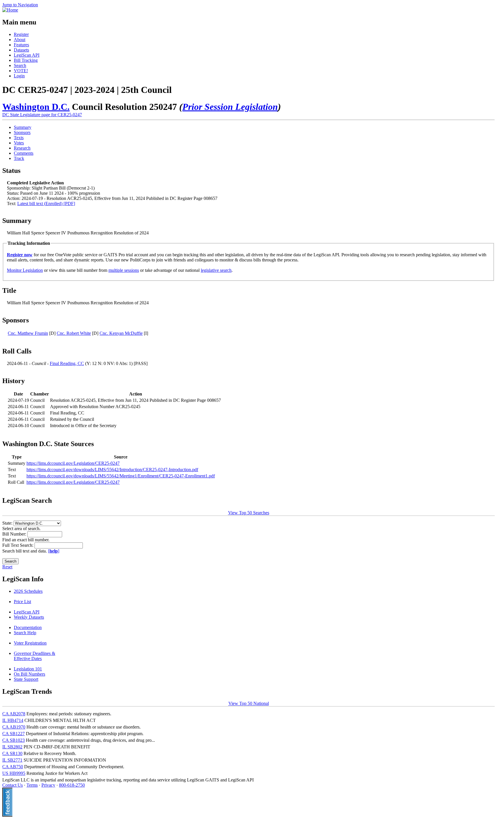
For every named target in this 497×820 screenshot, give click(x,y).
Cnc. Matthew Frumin (28, 333)
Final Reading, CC (67, 363)
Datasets (21, 49)
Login (19, 75)
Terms (32, 785)
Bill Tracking (26, 60)
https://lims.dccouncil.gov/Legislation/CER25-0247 (73, 463)
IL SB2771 (12, 760)
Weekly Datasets (29, 617)
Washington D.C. (36, 107)
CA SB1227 (13, 733)
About (19, 39)
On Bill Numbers (29, 674)
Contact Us (12, 785)
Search (20, 65)
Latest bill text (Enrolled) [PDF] (46, 203)
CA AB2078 (13, 713)
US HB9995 (13, 773)
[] (53, 550)
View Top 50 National (248, 703)
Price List (22, 601)
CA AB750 (12, 766)
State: (8, 523)
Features (21, 44)
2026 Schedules (28, 591)
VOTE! (21, 70)
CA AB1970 (13, 727)
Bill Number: (14, 534)
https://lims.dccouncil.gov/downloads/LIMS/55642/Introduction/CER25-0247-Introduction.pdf (112, 469)
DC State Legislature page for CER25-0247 (42, 114)
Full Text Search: (18, 545)
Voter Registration (30, 643)
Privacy (48, 785)
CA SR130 (12, 753)
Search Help (25, 632)
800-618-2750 (72, 785)
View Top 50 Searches (248, 512)
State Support (26, 679)
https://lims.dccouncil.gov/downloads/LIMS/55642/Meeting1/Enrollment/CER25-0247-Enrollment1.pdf (120, 475)
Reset (7, 566)
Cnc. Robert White (74, 333)
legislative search (216, 270)
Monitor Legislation (25, 270)
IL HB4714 (12, 720)
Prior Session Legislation (230, 107)
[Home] (10, 9)
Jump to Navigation (20, 4)
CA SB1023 (13, 740)
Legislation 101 (28, 668)
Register (21, 34)
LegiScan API (26, 55)
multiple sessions (123, 270)
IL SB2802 (12, 746)
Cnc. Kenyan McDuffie (121, 333)
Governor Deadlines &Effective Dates (34, 656)
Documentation (28, 627)
